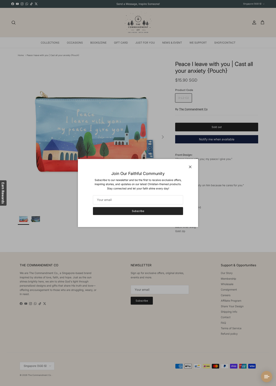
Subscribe (138, 211)
